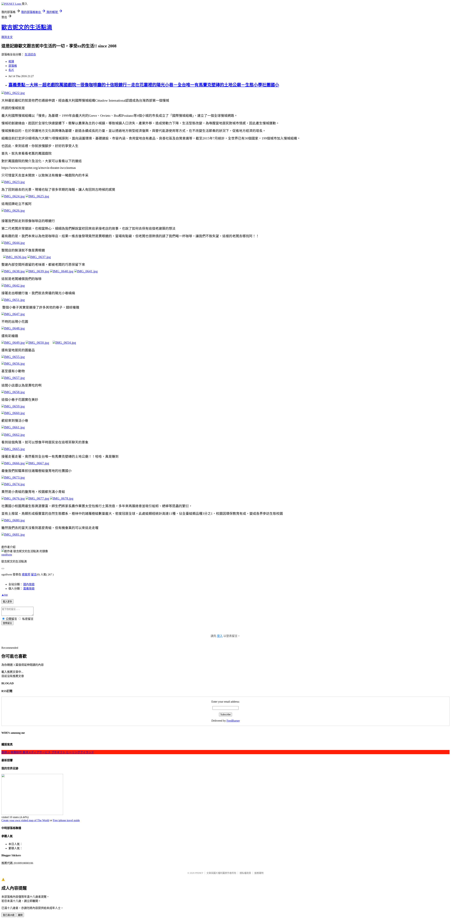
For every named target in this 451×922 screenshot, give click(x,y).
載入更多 (7, 601)
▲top (4, 594)
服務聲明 (259, 873)
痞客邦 (26, 574)
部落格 (12, 65)
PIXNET (199, 873)
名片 (11, 69)
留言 (34, 574)
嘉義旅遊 (29, 588)
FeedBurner (233, 720)
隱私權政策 (245, 873)
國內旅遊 (29, 584)
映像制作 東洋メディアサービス (31, 752)
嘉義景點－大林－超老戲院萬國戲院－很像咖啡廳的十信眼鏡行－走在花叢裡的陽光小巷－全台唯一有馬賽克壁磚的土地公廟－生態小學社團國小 (143, 85)
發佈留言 (7, 623)
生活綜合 (30, 54)
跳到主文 (7, 37)
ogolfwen (6, 554)
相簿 (11, 61)
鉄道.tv (5, 752)
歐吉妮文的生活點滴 (26, 27)
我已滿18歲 (8, 915)
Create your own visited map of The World (25, 820)
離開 (20, 915)
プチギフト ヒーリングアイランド (72, 752)
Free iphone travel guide (66, 820)
